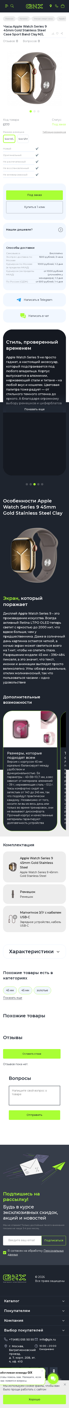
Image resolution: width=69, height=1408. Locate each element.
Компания (13, 1320)
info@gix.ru (47, 1339)
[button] (27, 484)
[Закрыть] (65, 1384)
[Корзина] (62, 6)
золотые (42, 990)
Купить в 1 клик (34, 207)
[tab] (31, 111)
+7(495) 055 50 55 (21, 1339)
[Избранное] (58, 33)
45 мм (10, 990)
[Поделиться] (62, 33)
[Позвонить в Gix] (56, 6)
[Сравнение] (53, 33)
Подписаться (53, 1240)
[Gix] (34, 6)
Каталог (11, 1301)
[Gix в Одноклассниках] (54, 1371)
